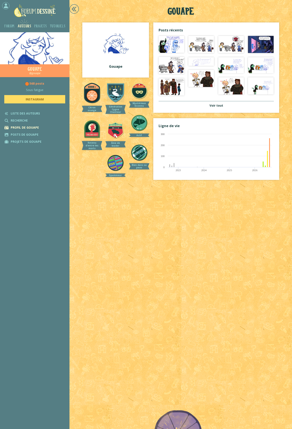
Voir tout (216, 105)
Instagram (35, 99)
